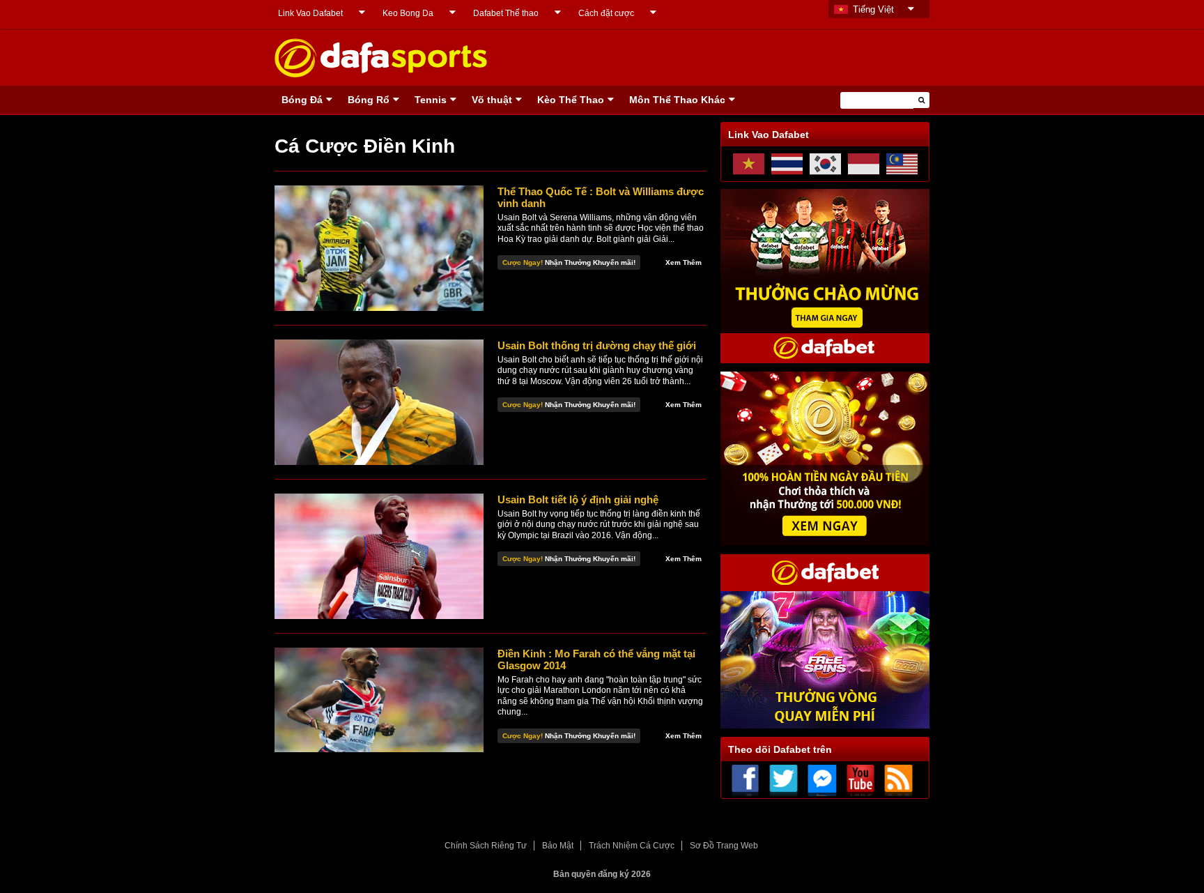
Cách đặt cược (606, 13)
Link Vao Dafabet (310, 13)
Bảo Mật (557, 845)
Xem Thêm (683, 262)
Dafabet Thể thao (506, 13)
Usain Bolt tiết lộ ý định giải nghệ (577, 499)
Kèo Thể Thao (570, 99)
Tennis (431, 99)
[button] (921, 100)
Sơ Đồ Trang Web (724, 845)
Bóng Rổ (368, 99)
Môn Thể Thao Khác (677, 99)
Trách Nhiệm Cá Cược (631, 845)
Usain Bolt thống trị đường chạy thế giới (596, 345)
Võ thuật (492, 99)
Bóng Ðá (302, 99)
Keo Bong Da (408, 13)
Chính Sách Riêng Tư (486, 845)
